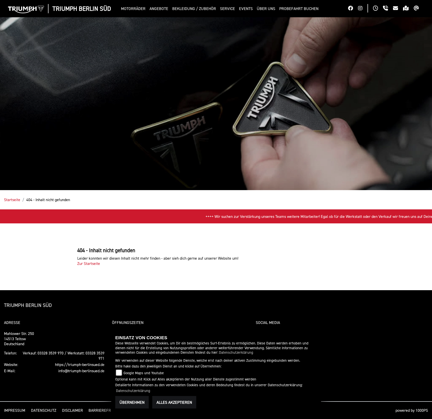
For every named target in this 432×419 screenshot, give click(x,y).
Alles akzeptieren (174, 402)
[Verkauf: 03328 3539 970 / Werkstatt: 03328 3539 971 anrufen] (388, 9)
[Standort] (408, 9)
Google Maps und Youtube (144, 373)
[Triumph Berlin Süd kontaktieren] (398, 9)
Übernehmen (132, 402)
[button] (134, 8)
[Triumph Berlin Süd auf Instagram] (363, 9)
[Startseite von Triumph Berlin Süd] (26, 9)
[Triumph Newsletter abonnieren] (419, 9)
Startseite (12, 199)
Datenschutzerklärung (236, 352)
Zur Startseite (88, 263)
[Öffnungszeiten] (378, 9)
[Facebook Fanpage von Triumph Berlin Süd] (353, 9)
